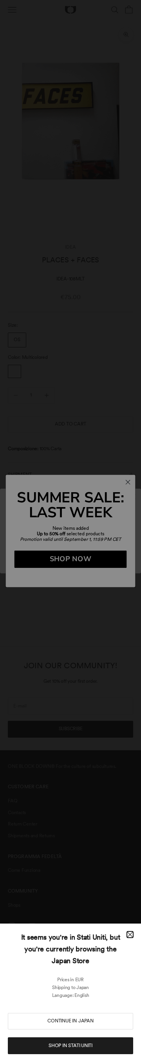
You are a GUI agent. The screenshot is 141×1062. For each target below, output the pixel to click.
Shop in (70, 1045)
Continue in (70, 1021)
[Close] (130, 934)
